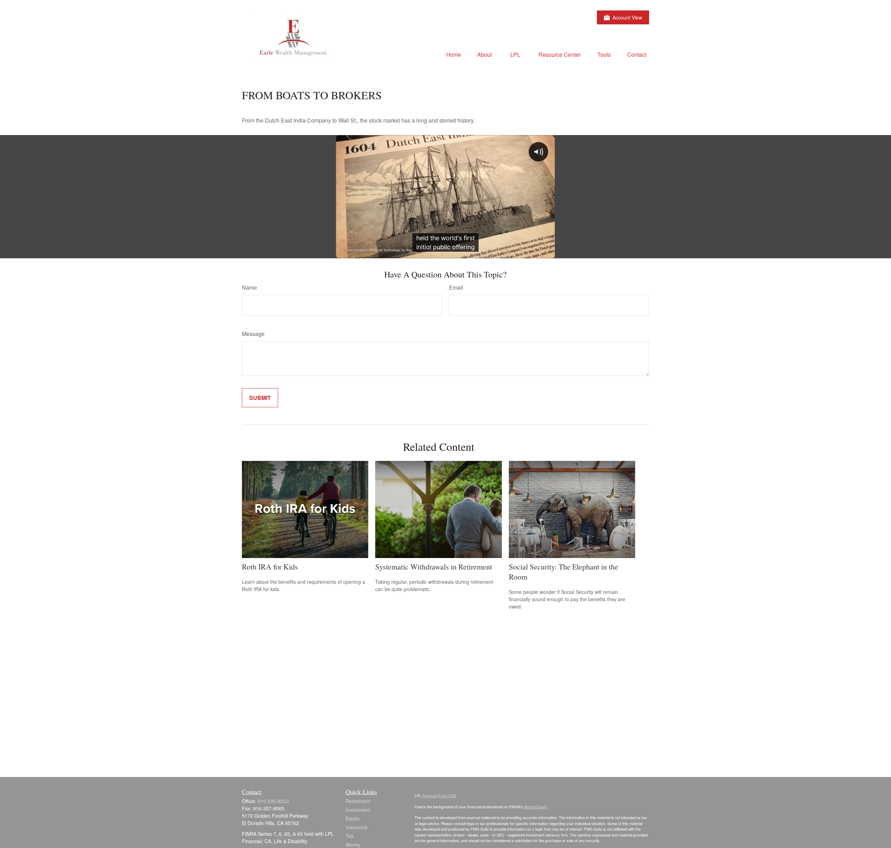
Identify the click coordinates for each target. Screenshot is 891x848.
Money (353, 844)
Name (249, 287)
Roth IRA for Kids (270, 567)
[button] (453, 54)
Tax (350, 835)
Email (456, 287)
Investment (358, 809)
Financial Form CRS (439, 795)
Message (253, 334)
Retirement (358, 801)
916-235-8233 (273, 801)
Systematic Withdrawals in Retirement (433, 567)
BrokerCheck (535, 806)
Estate (353, 818)
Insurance (357, 827)
